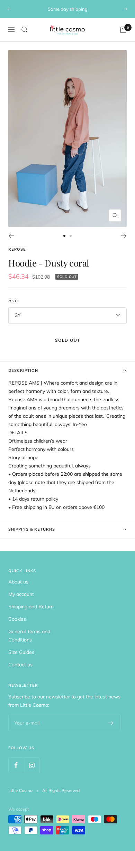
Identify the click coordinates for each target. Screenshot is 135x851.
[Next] (124, 235)
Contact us (20, 664)
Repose (17, 249)
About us (18, 582)
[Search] (24, 30)
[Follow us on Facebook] (16, 765)
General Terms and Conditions (29, 635)
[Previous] (11, 235)
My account (21, 594)
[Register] (111, 723)
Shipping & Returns (31, 529)
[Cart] (123, 30)
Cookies (17, 619)
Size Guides (21, 652)
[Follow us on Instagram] (31, 765)
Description (23, 370)
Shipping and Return (31, 606)
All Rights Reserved (61, 790)
